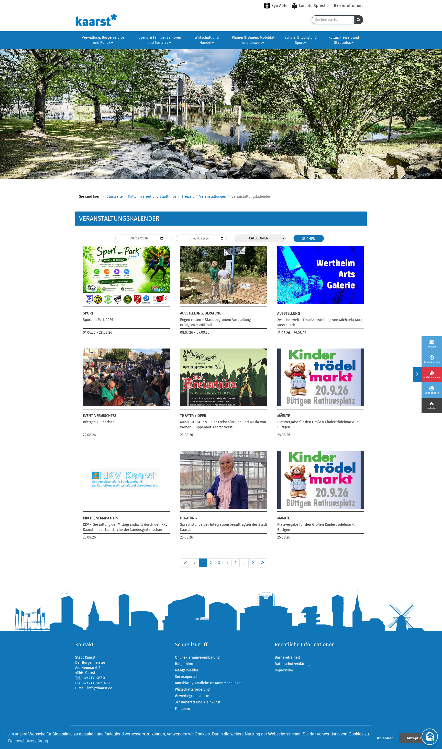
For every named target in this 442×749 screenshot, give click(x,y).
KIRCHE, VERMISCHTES (100, 518)
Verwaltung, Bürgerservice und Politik (103, 40)
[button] (358, 19)
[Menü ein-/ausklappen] (417, 374)
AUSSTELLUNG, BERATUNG (201, 313)
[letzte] (262, 562)
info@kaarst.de (99, 688)
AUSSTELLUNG (288, 313)
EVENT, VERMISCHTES (99, 416)
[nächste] (252, 562)
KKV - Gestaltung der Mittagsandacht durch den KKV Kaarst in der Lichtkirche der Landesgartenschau (125, 527)
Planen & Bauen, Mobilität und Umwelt (253, 40)
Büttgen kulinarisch (99, 422)
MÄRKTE (283, 416)
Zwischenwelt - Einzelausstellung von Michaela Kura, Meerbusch (320, 322)
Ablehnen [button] (385, 738)
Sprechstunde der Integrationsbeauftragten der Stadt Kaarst (223, 527)
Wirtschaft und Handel (207, 40)
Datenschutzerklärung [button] (28, 741)
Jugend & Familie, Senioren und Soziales (159, 40)
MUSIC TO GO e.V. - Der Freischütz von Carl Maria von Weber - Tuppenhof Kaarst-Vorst (223, 424)
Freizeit (188, 196)
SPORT (88, 313)
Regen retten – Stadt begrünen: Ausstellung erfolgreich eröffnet (215, 322)
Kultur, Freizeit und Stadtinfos (343, 40)
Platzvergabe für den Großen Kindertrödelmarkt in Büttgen (318, 424)
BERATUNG (188, 518)
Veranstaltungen (212, 196)
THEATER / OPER (193, 416)
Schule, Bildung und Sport (300, 40)
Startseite (115, 196)
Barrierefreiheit (348, 5)
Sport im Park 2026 (98, 320)
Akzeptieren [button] (416, 738)
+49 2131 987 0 (93, 678)
